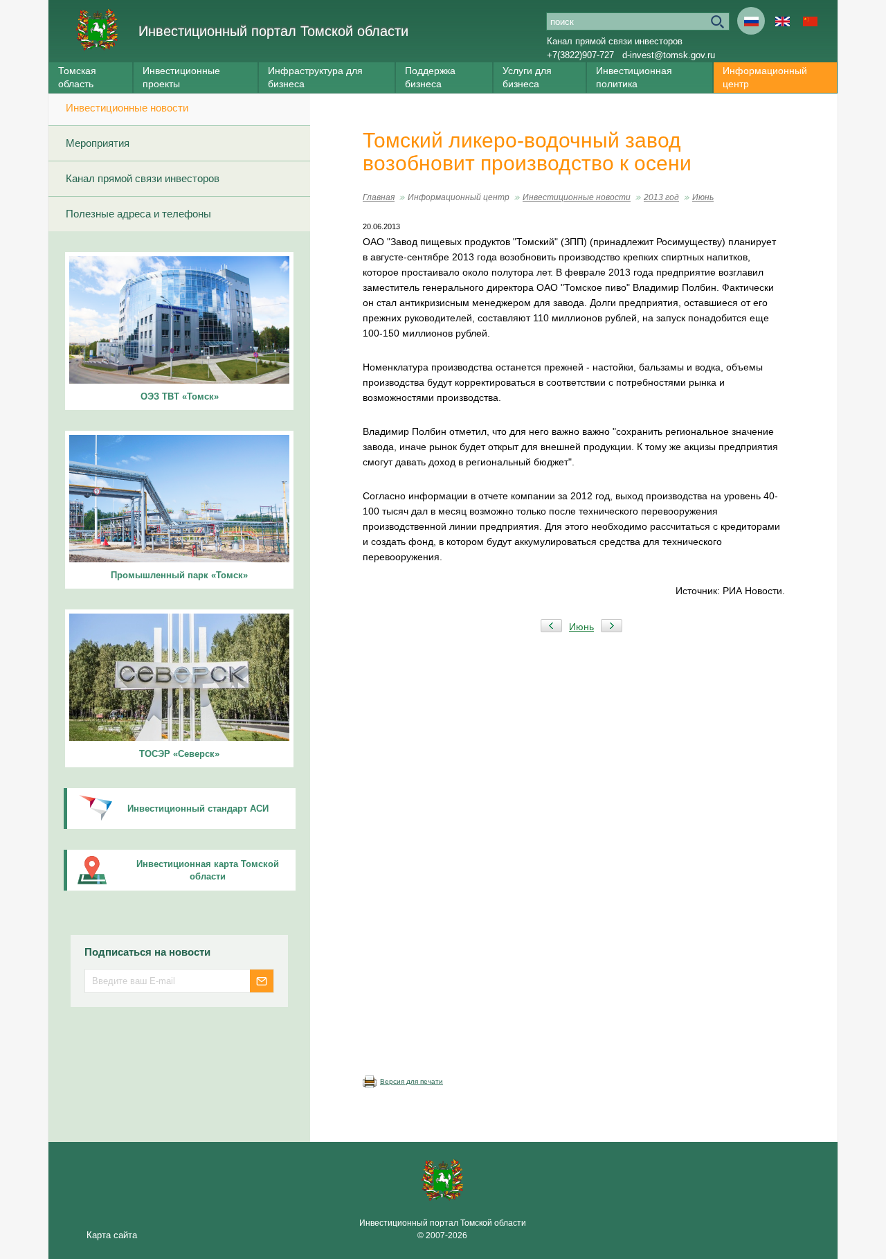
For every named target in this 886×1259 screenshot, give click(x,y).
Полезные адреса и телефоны (138, 214)
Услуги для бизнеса (527, 77)
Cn (810, 21)
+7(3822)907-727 (580, 55)
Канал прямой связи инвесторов (614, 41)
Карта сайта (112, 1235)
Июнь (703, 197)
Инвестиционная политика (634, 77)
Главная (379, 197)
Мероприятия (97, 143)
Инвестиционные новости (127, 108)
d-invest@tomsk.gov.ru (668, 55)
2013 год (661, 197)
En (782, 21)
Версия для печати (411, 1081)
